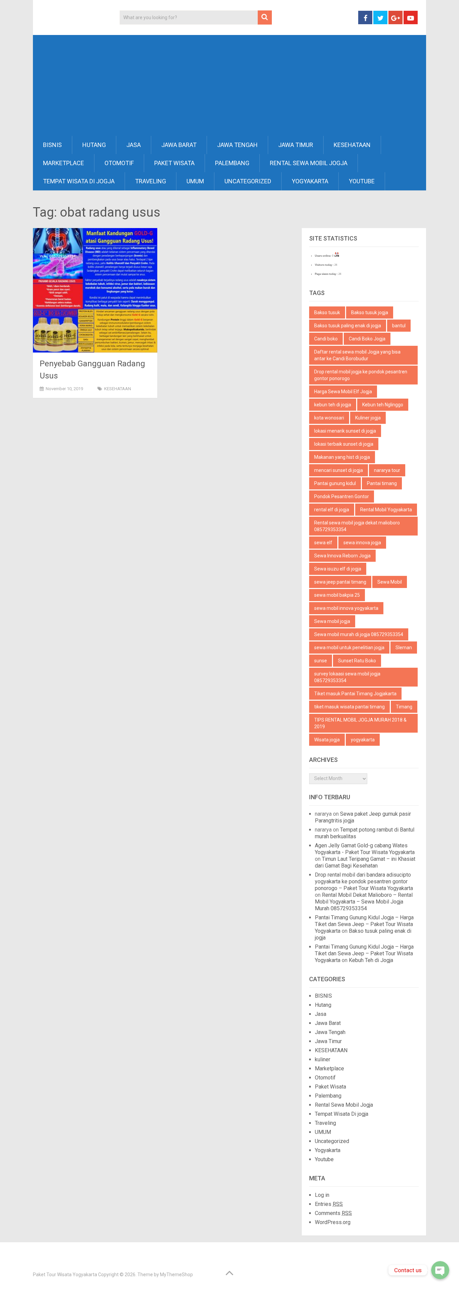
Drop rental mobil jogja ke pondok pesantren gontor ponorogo (360, 375)
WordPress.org (332, 1222)
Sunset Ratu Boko (357, 660)
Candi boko (326, 338)
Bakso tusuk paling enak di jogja (347, 325)
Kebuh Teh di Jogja (371, 960)
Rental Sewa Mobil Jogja (308, 163)
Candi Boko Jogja (367, 338)
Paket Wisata (174, 163)
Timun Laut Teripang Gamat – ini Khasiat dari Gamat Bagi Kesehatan (365, 862)
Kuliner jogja (368, 417)
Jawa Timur (295, 144)
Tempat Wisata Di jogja (79, 181)
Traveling (150, 181)
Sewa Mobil (389, 582)
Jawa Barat (179, 144)
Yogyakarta (310, 181)
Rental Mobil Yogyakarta (386, 509)
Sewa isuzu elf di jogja (337, 569)
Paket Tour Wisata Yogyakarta (65, 1274)
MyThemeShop (176, 1274)
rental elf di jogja (331, 509)
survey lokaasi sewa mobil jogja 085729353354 (347, 677)
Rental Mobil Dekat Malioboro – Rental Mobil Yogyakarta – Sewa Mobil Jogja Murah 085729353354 (364, 902)
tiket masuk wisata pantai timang (349, 706)
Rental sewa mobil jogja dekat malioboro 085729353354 (357, 526)
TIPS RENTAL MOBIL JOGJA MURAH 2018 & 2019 (360, 723)
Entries (329, 1204)
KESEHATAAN (352, 144)
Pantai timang (382, 483)
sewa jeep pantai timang (340, 582)
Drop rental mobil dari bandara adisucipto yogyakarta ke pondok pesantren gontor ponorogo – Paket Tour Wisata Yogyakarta (364, 881)
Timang (404, 706)
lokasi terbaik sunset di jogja (343, 444)
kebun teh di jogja (332, 404)
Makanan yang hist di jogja (342, 457)
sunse (320, 660)
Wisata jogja (327, 739)
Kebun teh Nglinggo (382, 404)
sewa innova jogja (362, 542)
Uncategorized (247, 181)
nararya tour (387, 470)
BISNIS (52, 144)
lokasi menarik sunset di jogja (345, 431)
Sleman (403, 647)
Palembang (232, 163)
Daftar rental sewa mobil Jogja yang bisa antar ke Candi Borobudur (357, 355)
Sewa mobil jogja (332, 621)
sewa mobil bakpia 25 (337, 595)
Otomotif (119, 163)
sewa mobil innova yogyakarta (346, 608)
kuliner (322, 1059)
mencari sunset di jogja (338, 470)
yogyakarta (363, 739)
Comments (333, 1213)
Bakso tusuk (327, 312)
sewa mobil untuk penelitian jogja (349, 647)
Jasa (133, 144)
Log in (322, 1195)
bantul (399, 325)
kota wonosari (329, 417)
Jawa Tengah (237, 144)
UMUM (195, 181)
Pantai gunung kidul (335, 483)
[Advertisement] (229, 85)
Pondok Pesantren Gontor (341, 496)
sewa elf (323, 542)
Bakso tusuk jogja (369, 312)
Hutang (94, 144)
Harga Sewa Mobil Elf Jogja (343, 391)
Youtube (362, 181)
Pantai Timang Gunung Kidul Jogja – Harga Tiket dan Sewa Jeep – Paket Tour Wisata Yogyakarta (364, 924)
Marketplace (63, 163)
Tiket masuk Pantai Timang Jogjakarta (355, 693)
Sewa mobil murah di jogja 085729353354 (358, 634)
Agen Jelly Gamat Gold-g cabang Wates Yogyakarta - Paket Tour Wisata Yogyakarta (365, 848)
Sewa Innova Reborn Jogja (342, 555)
